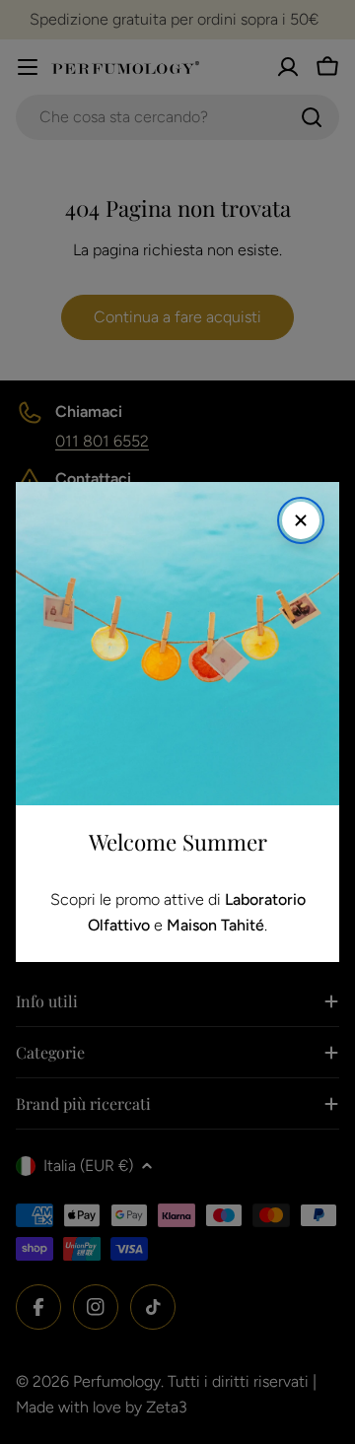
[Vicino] (301, 520)
